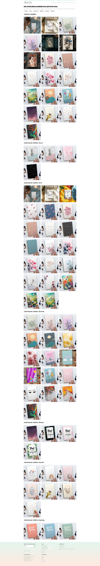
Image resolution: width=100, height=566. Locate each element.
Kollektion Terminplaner (61, 545)
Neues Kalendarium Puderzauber (27, 558)
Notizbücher (43, 551)
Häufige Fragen (43, 560)
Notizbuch (60, 2)
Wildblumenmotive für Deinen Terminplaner (28, 559)
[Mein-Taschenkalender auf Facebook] (25, 551)
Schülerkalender (66, 2)
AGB (42, 558)
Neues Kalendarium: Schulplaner (27, 560)
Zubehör (72, 2)
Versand (42, 559)
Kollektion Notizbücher (61, 547)
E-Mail (25, 545)
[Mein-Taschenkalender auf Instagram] (27, 551)
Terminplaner (54, 2)
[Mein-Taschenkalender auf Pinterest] (29, 551)
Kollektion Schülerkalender (62, 546)
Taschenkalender (43, 550)
